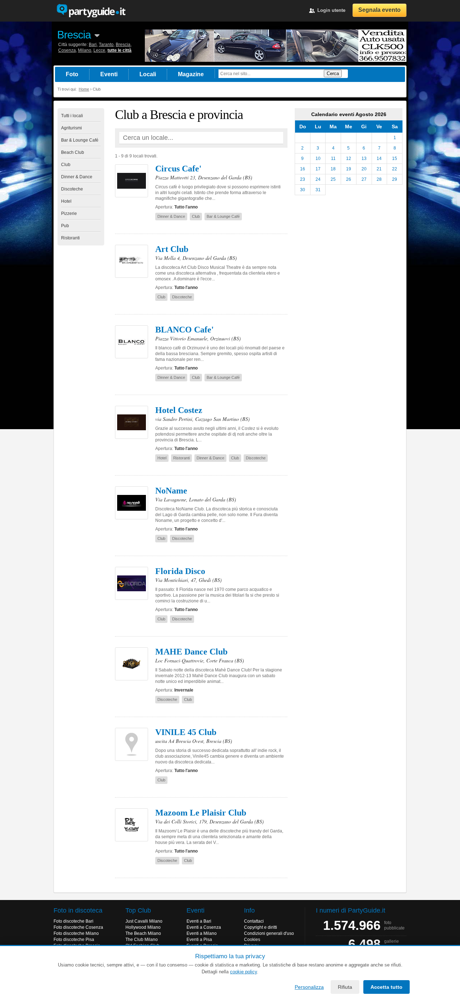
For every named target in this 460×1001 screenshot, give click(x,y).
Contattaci (254, 921)
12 (348, 158)
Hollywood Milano (143, 927)
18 (333, 168)
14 (379, 158)
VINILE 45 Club (185, 732)
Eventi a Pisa (199, 939)
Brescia (74, 35)
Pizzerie (69, 213)
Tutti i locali (72, 115)
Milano (84, 50)
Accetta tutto (386, 987)
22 (394, 168)
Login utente (331, 10)
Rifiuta (345, 987)
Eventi (109, 74)
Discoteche (72, 189)
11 (333, 158)
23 (302, 179)
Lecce (99, 50)
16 (302, 168)
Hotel (66, 201)
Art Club (171, 249)
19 (348, 168)
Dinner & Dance (76, 176)
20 (364, 168)
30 (302, 189)
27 (364, 179)
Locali (147, 74)
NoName (171, 490)
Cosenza (67, 50)
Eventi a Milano (202, 933)
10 (318, 158)
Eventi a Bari (199, 921)
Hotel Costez (178, 410)
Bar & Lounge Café (79, 140)
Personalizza (309, 987)
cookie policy (243, 971)
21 (379, 168)
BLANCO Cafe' (184, 329)
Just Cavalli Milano (143, 921)
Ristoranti (70, 237)
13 (364, 158)
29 (394, 179)
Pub (65, 225)
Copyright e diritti (260, 927)
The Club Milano (141, 939)
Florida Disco (180, 571)
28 (379, 179)
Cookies (252, 939)
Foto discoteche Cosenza (78, 927)
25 (333, 179)
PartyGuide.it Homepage (90, 11)
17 (318, 168)
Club (65, 164)
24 (318, 179)
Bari (93, 44)
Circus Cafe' (178, 168)
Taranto (106, 44)
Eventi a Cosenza (204, 927)
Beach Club (72, 152)
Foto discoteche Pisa (74, 939)
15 (394, 158)
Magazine (191, 74)
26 (348, 179)
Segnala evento (379, 10)
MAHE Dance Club (191, 651)
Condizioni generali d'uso (269, 933)
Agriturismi (71, 127)
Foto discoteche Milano (76, 933)
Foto (72, 74)
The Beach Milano (143, 933)
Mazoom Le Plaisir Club (200, 812)
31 (318, 189)
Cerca (333, 73)
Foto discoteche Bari (73, 921)
